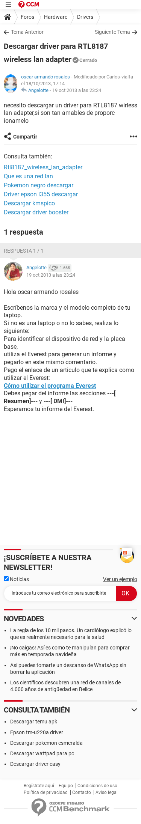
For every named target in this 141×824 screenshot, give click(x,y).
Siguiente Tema (112, 32)
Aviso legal (107, 792)
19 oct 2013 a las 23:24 (76, 90)
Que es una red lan (28, 176)
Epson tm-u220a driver (36, 732)
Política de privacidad (46, 792)
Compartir (25, 137)
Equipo (66, 785)
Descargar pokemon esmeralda (46, 743)
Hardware (55, 17)
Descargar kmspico (29, 203)
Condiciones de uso (97, 785)
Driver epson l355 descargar (41, 194)
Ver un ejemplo (120, 579)
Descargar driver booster (36, 212)
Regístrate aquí (39, 785)
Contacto (81, 792)
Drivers (85, 17)
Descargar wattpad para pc (42, 753)
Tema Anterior (27, 32)
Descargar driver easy (35, 764)
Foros (27, 17)
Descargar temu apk (33, 722)
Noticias (19, 579)
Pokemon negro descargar (38, 185)
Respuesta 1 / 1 (24, 251)
